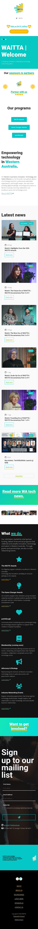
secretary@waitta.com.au (12, 825)
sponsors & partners (21, 73)
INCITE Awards (19, 119)
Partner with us (19, 92)
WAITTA (19, 886)
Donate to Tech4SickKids (19, 30)
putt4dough (19, 135)
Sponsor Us (19, 903)
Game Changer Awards (19, 127)
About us (19, 890)
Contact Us (19, 907)
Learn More (5, 579)
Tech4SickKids (19, 894)
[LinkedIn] (17, 878)
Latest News (19, 899)
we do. (16, 533)
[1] (19, 817)
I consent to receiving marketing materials (19, 808)
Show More (19, 476)
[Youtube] (20, 878)
